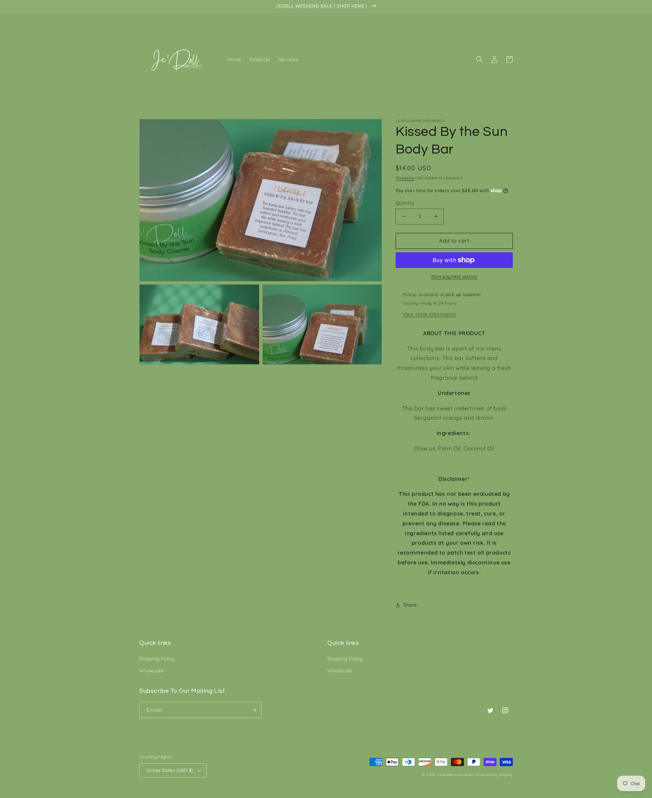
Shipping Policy (157, 659)
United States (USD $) (169, 770)
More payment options (454, 276)
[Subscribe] (253, 710)
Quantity (405, 202)
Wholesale (151, 671)
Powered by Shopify (494, 775)
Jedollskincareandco (455, 775)
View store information (429, 314)
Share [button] (410, 605)
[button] (479, 59)
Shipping (405, 177)
